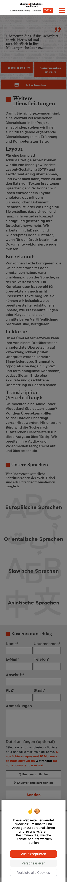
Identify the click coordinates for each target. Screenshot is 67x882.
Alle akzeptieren (33, 854)
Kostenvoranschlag (20, 10)
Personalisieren (33, 863)
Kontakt (36, 10)
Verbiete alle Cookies (33, 873)
